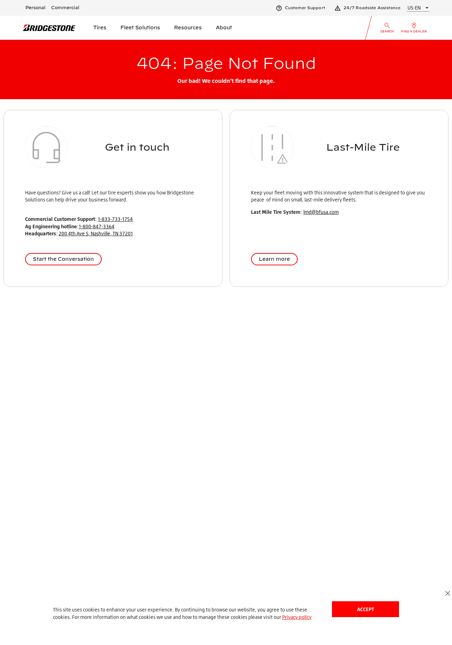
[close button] (447, 593)
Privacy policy (296, 617)
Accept (365, 609)
